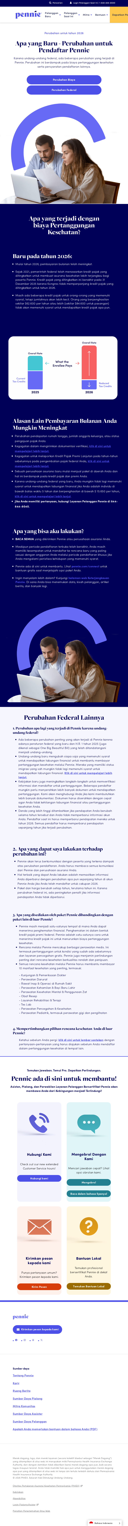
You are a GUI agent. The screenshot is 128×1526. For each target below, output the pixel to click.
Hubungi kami (39, 1178)
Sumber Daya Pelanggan (30, 1421)
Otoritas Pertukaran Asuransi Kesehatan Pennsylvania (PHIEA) (46, 1485)
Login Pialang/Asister (24, 1504)
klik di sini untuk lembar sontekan (81, 1040)
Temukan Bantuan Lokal (88, 1286)
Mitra (86, 14)
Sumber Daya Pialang (27, 1398)
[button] (105, 1523)
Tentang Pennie (23, 1375)
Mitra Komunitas (24, 1406)
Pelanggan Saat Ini (70, 14)
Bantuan (100, 14)
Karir (16, 1383)
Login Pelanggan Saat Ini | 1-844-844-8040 (94, 2)
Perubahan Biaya (64, 79)
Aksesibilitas (19, 1498)
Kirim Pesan (39, 1287)
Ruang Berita (21, 1391)
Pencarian (57, 2)
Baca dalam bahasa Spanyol (88, 1193)
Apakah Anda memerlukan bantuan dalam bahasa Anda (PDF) (55, 1429)
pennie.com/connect (85, 566)
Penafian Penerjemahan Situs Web (31, 1510)
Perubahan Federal (64, 90)
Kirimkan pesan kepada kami (40, 1329)
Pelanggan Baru (51, 14)
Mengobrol (89, 1182)
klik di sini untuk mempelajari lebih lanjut (43, 496)
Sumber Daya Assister (27, 1414)
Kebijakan (18, 1491)
